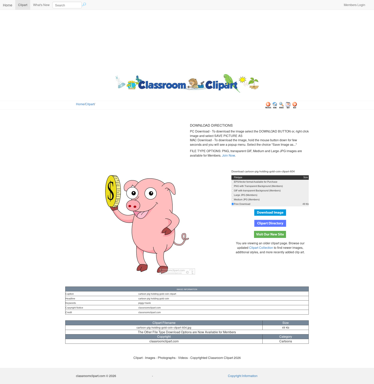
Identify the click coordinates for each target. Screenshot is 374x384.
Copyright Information (243, 375)
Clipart (24, 4)
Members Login (354, 5)
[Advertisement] (187, 41)
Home (7, 4)
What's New (41, 5)
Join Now (228, 155)
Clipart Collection (261, 247)
